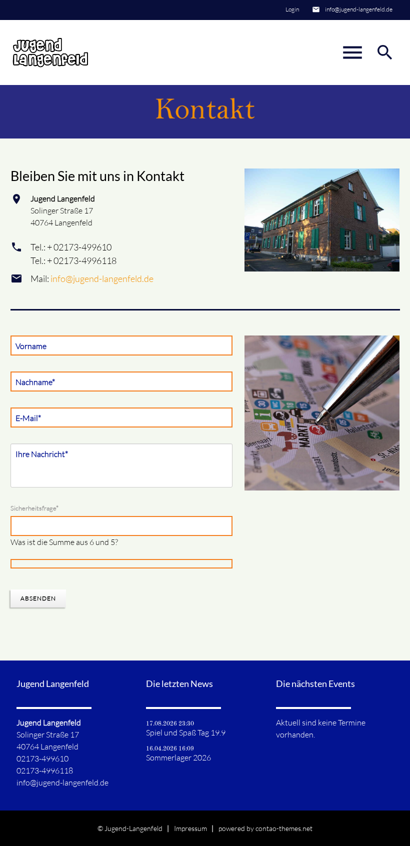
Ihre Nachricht (41, 453)
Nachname (35, 381)
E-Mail (30, 417)
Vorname (31, 346)
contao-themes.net (284, 828)
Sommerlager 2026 (178, 758)
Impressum (190, 828)
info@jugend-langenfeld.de (358, 9)
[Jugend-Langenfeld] (50, 52)
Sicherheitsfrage (34, 508)
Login (292, 9)
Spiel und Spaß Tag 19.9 (186, 732)
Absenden (38, 598)
